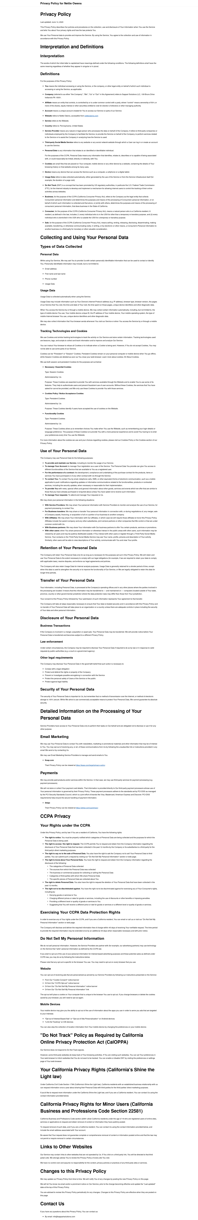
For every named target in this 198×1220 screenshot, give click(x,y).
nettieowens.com (91, 115)
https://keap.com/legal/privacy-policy (90, 765)
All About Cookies (131, 357)
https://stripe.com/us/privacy (87, 807)
